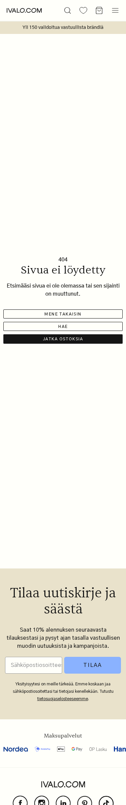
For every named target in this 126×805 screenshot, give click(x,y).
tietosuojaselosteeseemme (62, 699)
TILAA (92, 665)
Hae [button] (63, 327)
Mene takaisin (62, 314)
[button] (67, 10)
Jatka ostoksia (63, 339)
